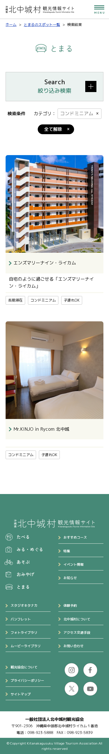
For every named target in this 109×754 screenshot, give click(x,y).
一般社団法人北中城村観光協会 (54, 719)
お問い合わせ (73, 646)
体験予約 (70, 605)
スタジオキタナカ (24, 605)
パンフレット (21, 619)
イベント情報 (73, 564)
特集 (66, 551)
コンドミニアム (76, 113)
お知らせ (70, 577)
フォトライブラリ (24, 632)
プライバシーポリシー (27, 680)
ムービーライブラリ (26, 646)
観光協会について (24, 667)
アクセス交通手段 (76, 632)
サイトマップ (21, 694)
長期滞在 (15, 300)
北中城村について (76, 619)
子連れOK (72, 300)
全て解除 (53, 129)
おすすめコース (75, 537)
